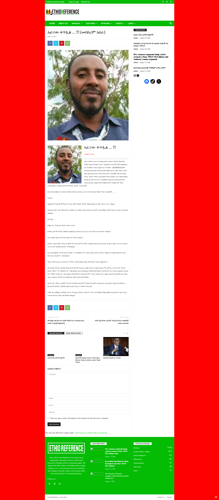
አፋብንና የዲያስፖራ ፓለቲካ (112, 358)
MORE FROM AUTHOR (73, 333)
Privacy (169, 497)
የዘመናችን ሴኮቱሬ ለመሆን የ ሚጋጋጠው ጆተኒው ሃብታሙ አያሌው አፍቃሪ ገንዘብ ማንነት (87, 360)
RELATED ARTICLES (56, 333)
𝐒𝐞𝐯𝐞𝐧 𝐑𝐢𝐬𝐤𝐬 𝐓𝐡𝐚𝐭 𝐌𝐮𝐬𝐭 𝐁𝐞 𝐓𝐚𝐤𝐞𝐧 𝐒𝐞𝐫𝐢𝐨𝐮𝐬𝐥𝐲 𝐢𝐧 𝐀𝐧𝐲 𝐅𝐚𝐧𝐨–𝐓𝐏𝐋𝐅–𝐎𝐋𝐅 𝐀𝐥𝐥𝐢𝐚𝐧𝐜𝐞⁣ (116, 463)
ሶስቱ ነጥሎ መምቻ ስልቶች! (56, 358)
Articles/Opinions (140, 455)
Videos (119, 23)
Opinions (105, 23)
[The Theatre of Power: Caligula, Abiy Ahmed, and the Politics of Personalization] (96, 477)
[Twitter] (55, 43)
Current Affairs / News (142, 452)
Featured (90, 23)
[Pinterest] (61, 43)
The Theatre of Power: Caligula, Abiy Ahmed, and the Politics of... (117, 476)
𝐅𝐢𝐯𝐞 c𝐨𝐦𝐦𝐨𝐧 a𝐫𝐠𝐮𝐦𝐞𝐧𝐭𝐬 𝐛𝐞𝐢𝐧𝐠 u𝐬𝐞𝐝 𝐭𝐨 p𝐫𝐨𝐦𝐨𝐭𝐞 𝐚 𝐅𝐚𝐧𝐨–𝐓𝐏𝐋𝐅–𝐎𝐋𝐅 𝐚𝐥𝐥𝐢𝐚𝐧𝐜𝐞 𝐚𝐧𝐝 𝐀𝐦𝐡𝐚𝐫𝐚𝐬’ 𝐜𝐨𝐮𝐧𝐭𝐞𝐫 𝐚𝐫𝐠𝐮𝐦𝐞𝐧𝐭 (151, 56)
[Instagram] (166, 2)
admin (136, 38)
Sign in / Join (74, 2)
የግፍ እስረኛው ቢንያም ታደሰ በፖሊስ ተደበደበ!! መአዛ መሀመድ (112, 321)
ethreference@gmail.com (65, 479)
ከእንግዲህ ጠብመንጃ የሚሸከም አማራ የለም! (150, 67)
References (138, 459)
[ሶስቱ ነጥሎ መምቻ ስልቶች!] (60, 346)
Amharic (76, 23)
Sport (136, 471)
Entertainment (139, 463)
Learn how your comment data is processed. (91, 433)
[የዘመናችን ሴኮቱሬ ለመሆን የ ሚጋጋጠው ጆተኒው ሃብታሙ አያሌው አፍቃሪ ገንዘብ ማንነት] (88, 346)
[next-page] (127, 333)
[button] (170, 23)
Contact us (85, 2)
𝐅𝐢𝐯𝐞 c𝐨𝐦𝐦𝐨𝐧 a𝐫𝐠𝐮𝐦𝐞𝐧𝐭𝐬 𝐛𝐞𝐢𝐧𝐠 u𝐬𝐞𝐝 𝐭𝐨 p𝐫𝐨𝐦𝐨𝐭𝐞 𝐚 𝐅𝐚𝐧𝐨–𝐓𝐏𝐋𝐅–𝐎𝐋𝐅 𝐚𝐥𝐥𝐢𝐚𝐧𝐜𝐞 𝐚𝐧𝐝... (116, 451)
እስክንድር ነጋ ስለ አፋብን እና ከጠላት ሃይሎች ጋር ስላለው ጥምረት (151, 44)
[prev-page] (124, 333)
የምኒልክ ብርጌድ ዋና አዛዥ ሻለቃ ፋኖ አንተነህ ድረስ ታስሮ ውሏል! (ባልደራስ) (66, 321)
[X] (170, 2)
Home (52, 23)
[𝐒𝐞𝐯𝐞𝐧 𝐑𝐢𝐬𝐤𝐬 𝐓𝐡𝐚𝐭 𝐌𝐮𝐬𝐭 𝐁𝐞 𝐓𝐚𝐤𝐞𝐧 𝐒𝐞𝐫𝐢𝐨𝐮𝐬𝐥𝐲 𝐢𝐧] (96, 465)
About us (63, 23)
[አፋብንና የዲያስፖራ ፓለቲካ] (116, 346)
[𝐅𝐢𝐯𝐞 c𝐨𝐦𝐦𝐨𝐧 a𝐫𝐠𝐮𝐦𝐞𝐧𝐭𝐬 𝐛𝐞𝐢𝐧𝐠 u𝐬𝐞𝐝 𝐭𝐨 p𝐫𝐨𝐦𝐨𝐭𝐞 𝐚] (96, 452)
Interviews (137, 467)
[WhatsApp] (67, 43)
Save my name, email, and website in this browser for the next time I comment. (79, 418)
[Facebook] (163, 2)
